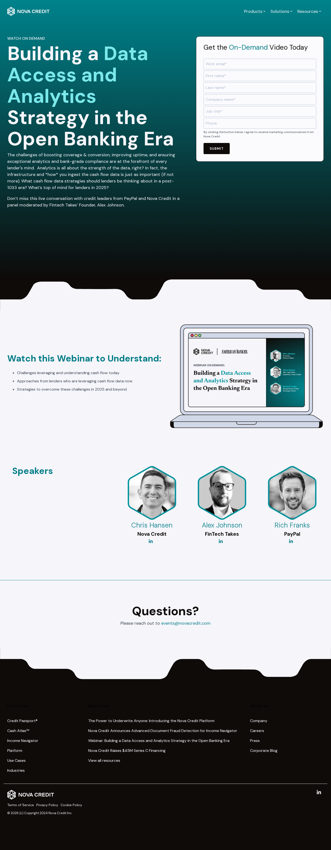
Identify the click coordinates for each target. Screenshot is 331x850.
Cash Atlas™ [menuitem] (18, 730)
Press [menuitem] (255, 740)
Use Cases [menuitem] (16, 760)
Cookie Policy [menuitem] (71, 805)
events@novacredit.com (186, 623)
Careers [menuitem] (257, 730)
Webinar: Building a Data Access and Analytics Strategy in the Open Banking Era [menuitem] (158, 740)
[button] (319, 792)
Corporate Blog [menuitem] (263, 750)
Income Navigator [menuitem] (22, 740)
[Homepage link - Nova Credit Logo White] (30, 797)
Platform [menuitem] (14, 750)
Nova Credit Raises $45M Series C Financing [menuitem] (127, 750)
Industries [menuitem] (16, 770)
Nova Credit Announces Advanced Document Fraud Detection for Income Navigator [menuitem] (162, 730)
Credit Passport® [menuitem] (22, 720)
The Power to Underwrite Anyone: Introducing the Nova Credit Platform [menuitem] (151, 720)
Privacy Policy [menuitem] (47, 805)
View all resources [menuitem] (104, 760)
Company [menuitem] (258, 720)
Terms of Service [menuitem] (20, 805)
